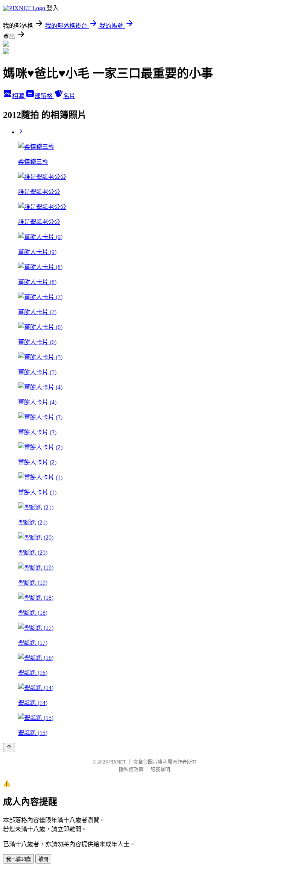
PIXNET (117, 762)
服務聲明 (160, 769)
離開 (43, 859)
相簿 (19, 96)
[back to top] (9, 747)
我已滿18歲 (18, 859)
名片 (69, 96)
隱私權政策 (131, 769)
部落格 (44, 96)
